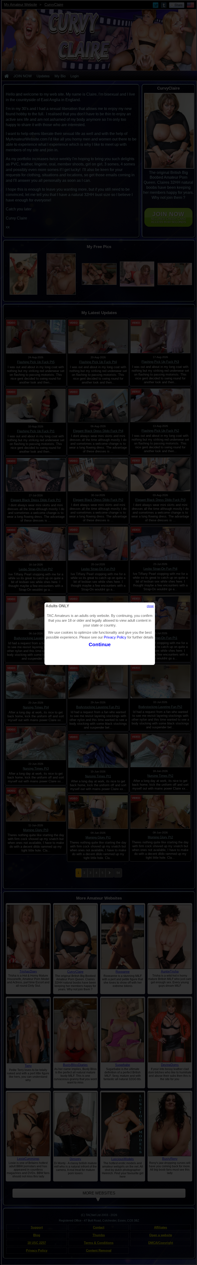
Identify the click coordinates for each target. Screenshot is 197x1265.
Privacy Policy (115, 637)
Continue (100, 644)
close (150, 606)
